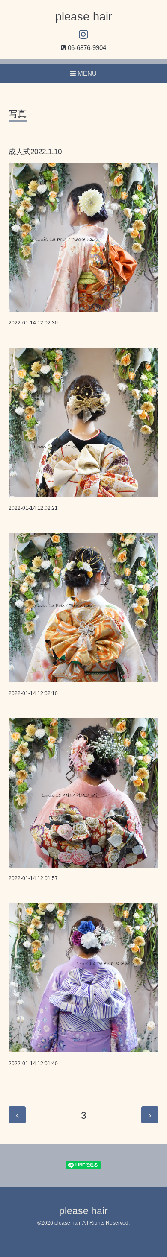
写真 (18, 114)
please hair (83, 16)
